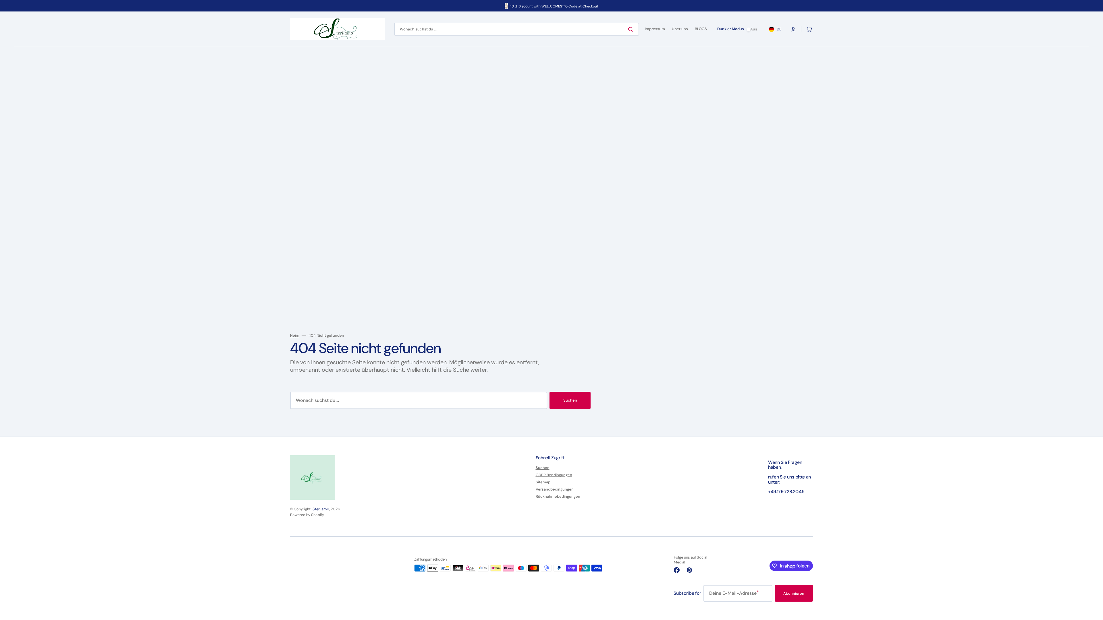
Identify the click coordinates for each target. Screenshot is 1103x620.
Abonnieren (793, 593)
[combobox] (516, 29)
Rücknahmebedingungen (558, 496)
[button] (793, 29)
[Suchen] (631, 29)
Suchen (570, 400)
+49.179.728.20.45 (786, 492)
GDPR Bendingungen (554, 474)
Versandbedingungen (555, 489)
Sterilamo (321, 509)
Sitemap (543, 482)
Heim (294, 335)
